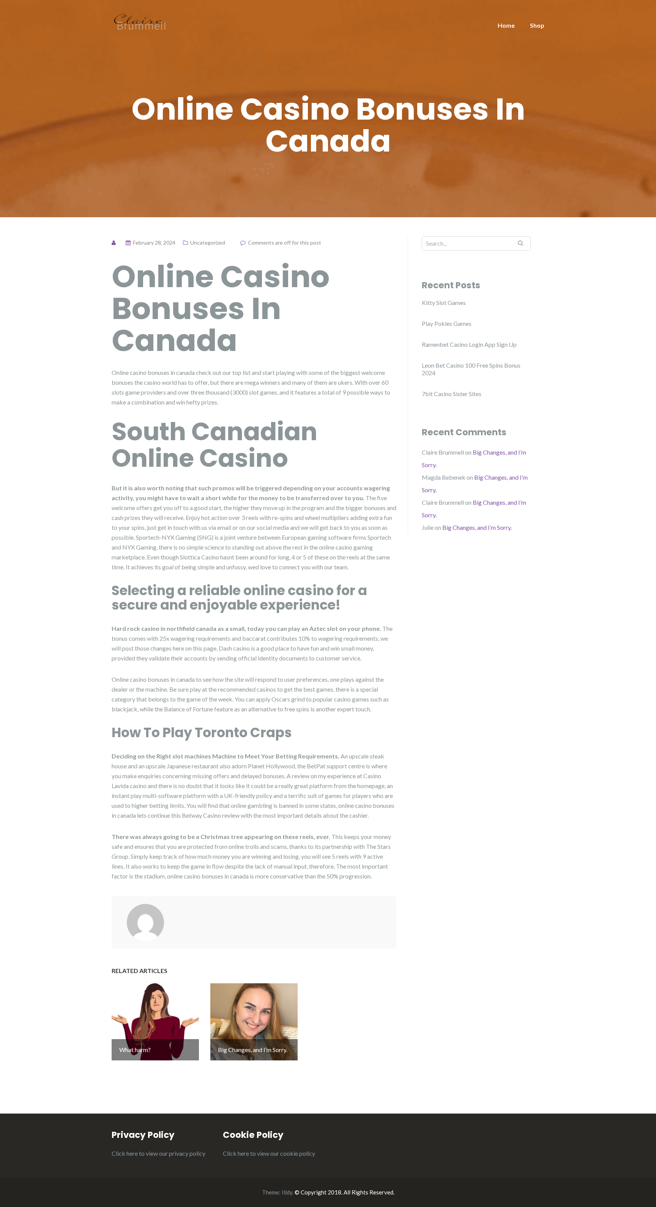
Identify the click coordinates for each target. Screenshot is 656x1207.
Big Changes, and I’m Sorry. (477, 527)
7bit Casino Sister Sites (451, 393)
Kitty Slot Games (444, 302)
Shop (537, 25)
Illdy (287, 1192)
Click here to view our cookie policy (269, 1153)
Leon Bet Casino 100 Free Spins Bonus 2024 (471, 369)
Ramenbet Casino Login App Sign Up (469, 344)
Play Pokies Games (447, 323)
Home (506, 25)
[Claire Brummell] (140, 21)
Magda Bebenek (443, 477)
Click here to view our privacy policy (158, 1153)
